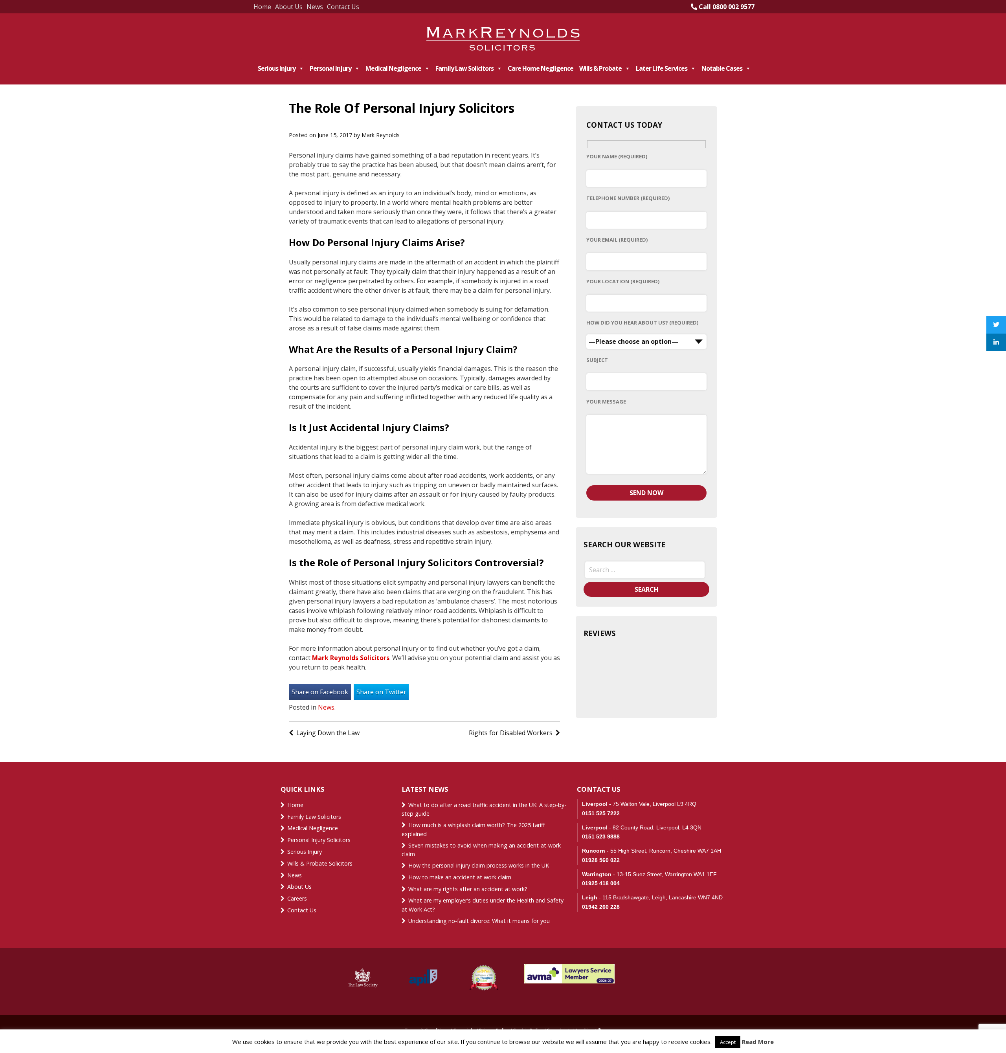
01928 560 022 (601, 860)
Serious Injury (277, 68)
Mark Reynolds (381, 135)
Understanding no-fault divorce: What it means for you (479, 921)
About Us (289, 6)
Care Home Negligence (540, 68)
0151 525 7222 (601, 813)
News (315, 6)
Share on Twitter (381, 692)
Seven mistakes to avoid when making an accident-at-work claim (481, 850)
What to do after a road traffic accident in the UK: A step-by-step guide (484, 809)
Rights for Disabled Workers (511, 732)
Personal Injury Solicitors (319, 840)
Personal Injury (330, 68)
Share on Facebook (320, 692)
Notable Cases (721, 68)
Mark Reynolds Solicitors (350, 657)
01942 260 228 (601, 907)
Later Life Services (661, 68)
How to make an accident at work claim (459, 877)
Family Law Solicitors (464, 68)
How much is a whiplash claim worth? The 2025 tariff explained (473, 829)
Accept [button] (728, 1042)
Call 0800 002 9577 (725, 6)
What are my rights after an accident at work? (467, 889)
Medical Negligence (393, 68)
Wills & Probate (600, 68)
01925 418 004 (601, 883)
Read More (758, 1042)
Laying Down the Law (328, 732)
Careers (297, 898)
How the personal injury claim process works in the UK (479, 865)
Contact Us (343, 6)
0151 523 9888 (601, 836)
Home (262, 6)
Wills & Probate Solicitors (319, 863)
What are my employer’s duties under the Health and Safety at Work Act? (483, 905)
